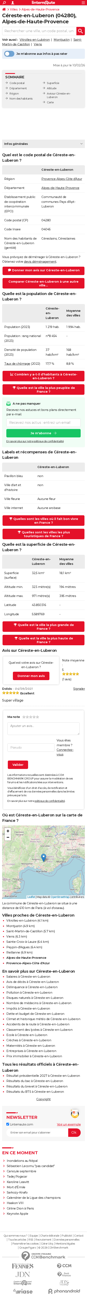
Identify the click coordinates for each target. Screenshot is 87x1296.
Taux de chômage (17, 364)
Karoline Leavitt (18, 1182)
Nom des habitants (21, 98)
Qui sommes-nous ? (15, 1235)
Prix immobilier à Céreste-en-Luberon (34, 1056)
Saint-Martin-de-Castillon (24, 931)
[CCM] (64, 1266)
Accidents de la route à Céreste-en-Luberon (37, 1024)
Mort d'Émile (16, 1187)
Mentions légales (65, 1243)
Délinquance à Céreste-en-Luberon (31, 987)
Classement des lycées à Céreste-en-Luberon (39, 1030)
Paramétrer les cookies (25, 1243)
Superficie (53, 83)
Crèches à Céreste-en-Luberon (28, 1040)
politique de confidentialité (50, 801)
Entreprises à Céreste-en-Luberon (31, 1051)
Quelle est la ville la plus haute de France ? (46, 640)
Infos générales (16, 144)
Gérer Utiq (47, 1243)
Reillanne (13, 952)
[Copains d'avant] (23, 1283)
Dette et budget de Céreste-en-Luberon (35, 1014)
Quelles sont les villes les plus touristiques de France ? (46, 534)
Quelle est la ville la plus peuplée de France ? (46, 390)
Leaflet (31, 897)
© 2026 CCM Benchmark (53, 1247)
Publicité (67, 1235)
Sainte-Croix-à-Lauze (21, 942)
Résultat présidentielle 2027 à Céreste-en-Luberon (43, 1076)
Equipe (34, 1235)
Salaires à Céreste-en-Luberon (28, 977)
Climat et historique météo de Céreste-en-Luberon (43, 1019)
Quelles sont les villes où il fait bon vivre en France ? (45, 521)
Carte (50, 102)
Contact (79, 1235)
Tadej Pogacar (17, 1176)
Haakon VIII (15, 1203)
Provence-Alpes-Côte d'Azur (61, 179)
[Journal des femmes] (23, 1266)
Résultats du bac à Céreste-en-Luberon (34, 1081)
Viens (38, 44)
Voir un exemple (69, 1124)
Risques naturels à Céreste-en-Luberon (34, 998)
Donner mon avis (31, 676)
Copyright (43, 1099)
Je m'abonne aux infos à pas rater (41, 54)
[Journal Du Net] (23, 1274)
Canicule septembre (21, 1171)
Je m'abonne (41, 433)
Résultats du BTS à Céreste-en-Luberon (35, 1092)
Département (18, 88)
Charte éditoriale (49, 1235)
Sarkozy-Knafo (17, 1192)
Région (14, 93)
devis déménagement (40, 262)
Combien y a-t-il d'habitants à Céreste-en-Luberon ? (45, 376)
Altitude (51, 88)
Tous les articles (17, 1239)
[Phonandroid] (64, 1291)
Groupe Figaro (27, 1247)
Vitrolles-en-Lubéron (35, 40)
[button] (43, 858)
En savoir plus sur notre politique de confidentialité (35, 441)
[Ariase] (23, 1291)
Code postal (17, 83)
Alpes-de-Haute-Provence (41, 9)
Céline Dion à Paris (20, 1208)
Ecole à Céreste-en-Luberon (26, 1035)
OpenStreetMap (60, 897)
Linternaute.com (21, 1124)
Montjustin (61, 40)
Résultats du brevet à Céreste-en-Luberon (36, 1086)
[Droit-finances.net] (64, 1274)
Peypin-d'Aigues (18, 947)
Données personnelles (66, 1239)
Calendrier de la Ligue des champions (34, 1198)
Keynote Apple (17, 1214)
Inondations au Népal (22, 1161)
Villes (14, 9)
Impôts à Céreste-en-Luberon (28, 1008)
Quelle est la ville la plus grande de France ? (46, 627)
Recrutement (43, 1239)
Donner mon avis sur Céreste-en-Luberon (46, 270)
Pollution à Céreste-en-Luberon (29, 992)
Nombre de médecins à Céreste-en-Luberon (38, 1003)
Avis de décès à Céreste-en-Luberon (32, 982)
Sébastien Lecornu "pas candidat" (31, 1166)
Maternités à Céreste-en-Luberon (30, 1046)
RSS (31, 1239)
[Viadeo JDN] (64, 1283)
